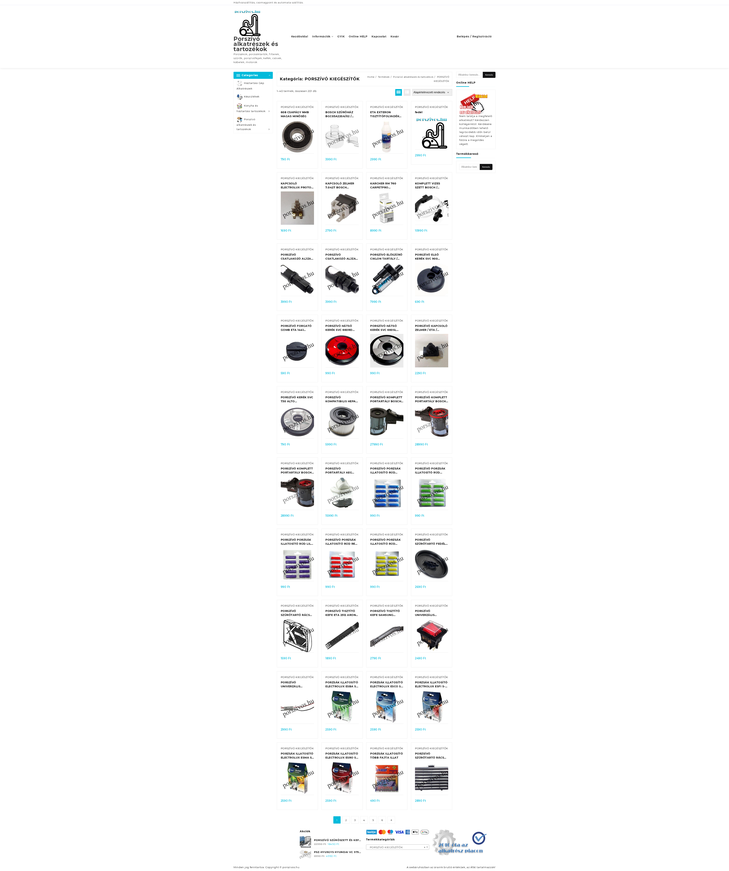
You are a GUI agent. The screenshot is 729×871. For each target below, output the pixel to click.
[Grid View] (398, 92)
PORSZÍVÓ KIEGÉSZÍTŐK (297, 106)
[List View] (407, 92)
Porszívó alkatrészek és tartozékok (256, 44)
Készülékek (252, 96)
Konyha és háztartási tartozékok (251, 108)
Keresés (489, 75)
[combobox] (397, 847)
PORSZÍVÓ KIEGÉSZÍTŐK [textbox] (396, 847)
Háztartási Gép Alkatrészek (250, 85)
